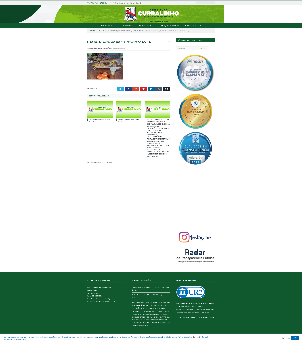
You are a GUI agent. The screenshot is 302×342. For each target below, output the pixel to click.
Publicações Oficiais (167, 26)
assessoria (192, 306)
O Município (125, 26)
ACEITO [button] (295, 338)
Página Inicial (107, 26)
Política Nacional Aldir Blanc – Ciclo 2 (144, 287)
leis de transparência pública (186, 312)
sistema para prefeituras (205, 303)
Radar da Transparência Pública (202, 317)
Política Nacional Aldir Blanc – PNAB (126, 3)
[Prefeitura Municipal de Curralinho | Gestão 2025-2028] (151, 14)
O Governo (144, 26)
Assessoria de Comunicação (100, 48)
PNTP (186, 317)
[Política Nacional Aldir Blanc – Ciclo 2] (100, 109)
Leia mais (197, 337)
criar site (190, 303)
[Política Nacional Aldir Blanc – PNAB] (128, 109)
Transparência (191, 26)
